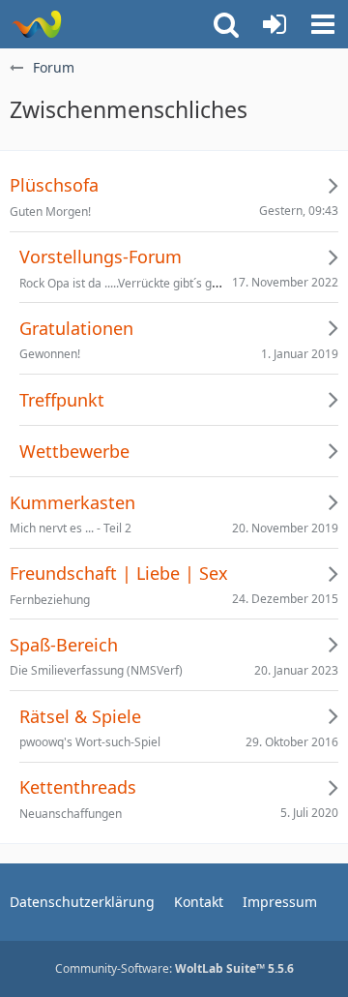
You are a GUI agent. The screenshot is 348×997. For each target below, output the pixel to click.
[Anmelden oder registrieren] (274, 24)
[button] (323, 24)
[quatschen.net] (36, 24)
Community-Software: (174, 968)
